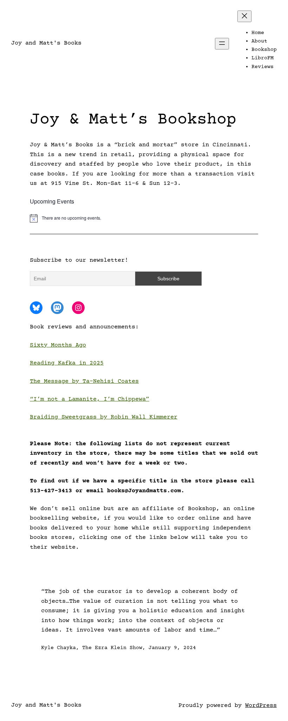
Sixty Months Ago (58, 345)
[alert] (144, 218)
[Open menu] (222, 43)
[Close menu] (244, 16)
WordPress (261, 705)
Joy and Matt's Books (46, 43)
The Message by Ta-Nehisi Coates (84, 381)
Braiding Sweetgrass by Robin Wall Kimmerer (103, 417)
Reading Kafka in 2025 (67, 363)
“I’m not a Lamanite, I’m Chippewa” (89, 399)
